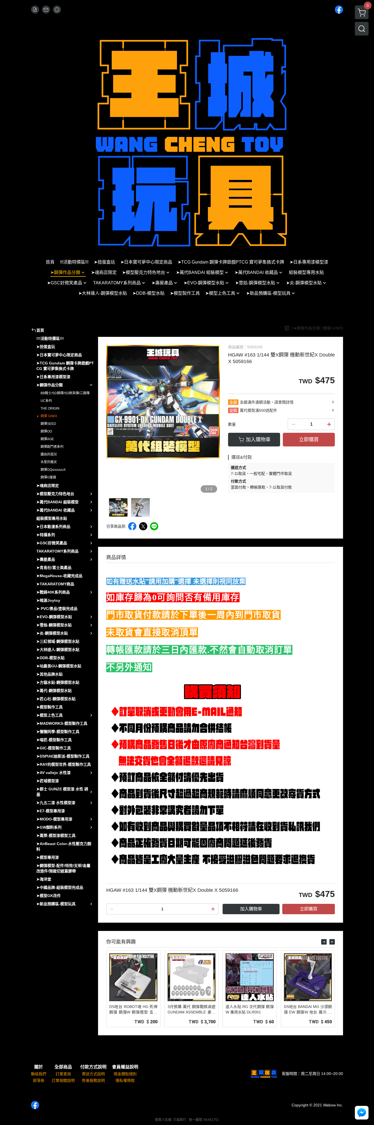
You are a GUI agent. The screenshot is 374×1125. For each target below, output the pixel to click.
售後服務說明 (93, 1080)
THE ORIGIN (50, 408)
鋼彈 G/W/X (49, 416)
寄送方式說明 (93, 1074)
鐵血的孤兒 (49, 454)
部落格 (38, 1080)
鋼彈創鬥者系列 (52, 447)
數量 (232, 424)
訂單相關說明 (63, 1080)
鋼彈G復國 (48, 477)
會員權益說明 (125, 1067)
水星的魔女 (49, 462)
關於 (38, 1067)
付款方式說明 (93, 1067)
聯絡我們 (38, 1074)
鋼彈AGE (47, 439)
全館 (233, 402)
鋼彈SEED (48, 424)
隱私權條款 (125, 1080)
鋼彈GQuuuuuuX (53, 470)
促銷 (233, 410)
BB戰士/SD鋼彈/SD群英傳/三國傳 (65, 393)
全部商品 (63, 1067)
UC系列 (46, 401)
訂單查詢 (63, 1074)
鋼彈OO (46, 431)
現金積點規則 (125, 1074)
